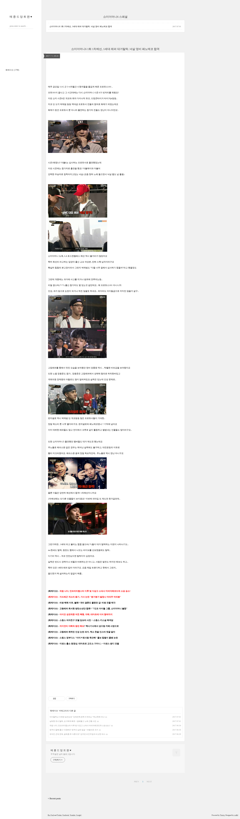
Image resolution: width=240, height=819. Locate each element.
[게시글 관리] (62, 699)
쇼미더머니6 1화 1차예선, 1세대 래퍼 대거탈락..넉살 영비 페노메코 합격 (80, 26)
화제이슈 (12, 70)
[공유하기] (58, 699)
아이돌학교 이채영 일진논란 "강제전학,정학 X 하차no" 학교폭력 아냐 (77, 717)
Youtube (72, 815)
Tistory (222, 815)
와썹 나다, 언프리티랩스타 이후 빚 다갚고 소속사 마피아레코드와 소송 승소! (80, 725)
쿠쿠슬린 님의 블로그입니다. (63, 754)
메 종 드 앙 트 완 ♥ (21, 16)
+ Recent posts (54, 798)
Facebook (65, 815)
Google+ (79, 815)
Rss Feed (51, 815)
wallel (236, 815)
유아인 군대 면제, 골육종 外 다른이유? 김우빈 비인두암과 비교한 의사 (77, 734)
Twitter (59, 815)
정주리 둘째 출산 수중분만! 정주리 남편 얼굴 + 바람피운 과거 (74, 730)
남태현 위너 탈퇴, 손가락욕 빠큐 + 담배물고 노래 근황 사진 (73, 721)
